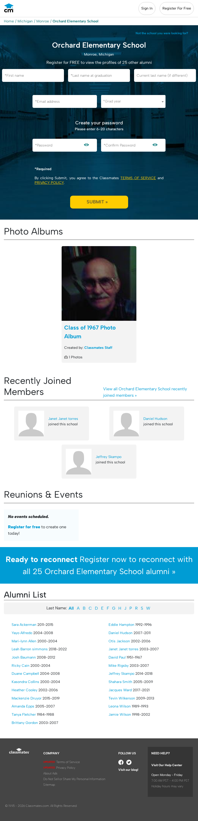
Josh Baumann (24, 657)
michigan (25, 21)
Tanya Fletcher (24, 714)
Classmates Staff (98, 347)
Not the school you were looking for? (162, 33)
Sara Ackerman (24, 625)
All (71, 608)
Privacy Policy (49, 182)
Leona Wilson (120, 706)
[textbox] (133, 101)
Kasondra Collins (25, 682)
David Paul (117, 657)
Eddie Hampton (121, 625)
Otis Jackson (119, 641)
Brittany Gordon (25, 723)
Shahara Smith (120, 682)
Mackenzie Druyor (27, 698)
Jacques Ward (120, 690)
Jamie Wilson (120, 714)
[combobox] (133, 101)
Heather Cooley (24, 690)
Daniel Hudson (155, 419)
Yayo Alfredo (22, 633)
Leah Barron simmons (30, 649)
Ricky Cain (20, 665)
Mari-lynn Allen (24, 641)
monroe (42, 21)
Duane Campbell (25, 673)
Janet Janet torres (63, 419)
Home (9, 21)
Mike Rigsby (119, 665)
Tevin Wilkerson (122, 698)
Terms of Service (138, 178)
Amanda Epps (23, 706)
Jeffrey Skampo (108, 457)
